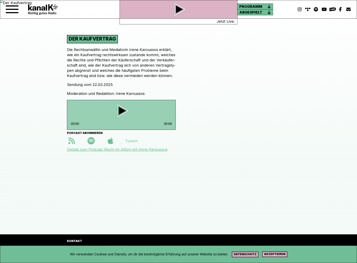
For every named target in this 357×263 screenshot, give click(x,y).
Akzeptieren (274, 254)
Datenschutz (245, 254)
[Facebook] (340, 9)
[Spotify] (308, 9)
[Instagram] (299, 9)
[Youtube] (324, 9)
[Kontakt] (348, 9)
